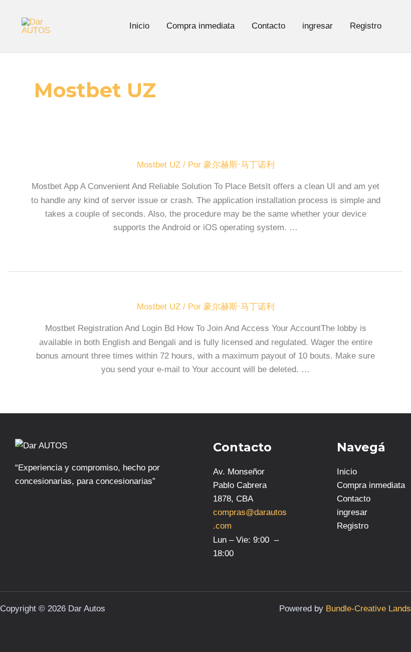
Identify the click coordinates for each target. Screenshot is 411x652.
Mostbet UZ (158, 165)
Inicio (139, 26)
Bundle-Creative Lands (368, 608)
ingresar (317, 26)
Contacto (268, 26)
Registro (365, 26)
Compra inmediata (200, 26)
